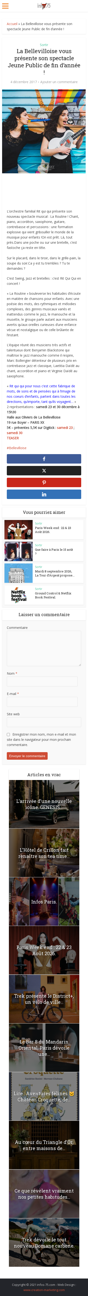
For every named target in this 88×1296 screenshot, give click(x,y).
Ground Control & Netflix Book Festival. (53, 595)
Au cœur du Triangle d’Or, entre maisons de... (44, 1145)
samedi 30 (15, 433)
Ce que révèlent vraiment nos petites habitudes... (44, 1194)
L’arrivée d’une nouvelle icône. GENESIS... (44, 804)
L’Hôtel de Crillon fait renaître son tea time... (44, 853)
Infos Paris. (44, 902)
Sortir (44, 45)
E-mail (13, 693)
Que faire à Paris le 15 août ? (54, 551)
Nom (12, 673)
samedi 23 (65, 427)
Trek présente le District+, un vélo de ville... (44, 999)
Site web (13, 714)
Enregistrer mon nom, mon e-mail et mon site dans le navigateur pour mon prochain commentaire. (41, 739)
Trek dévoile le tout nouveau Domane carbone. (44, 1242)
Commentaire (17, 627)
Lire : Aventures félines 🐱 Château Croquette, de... (44, 1096)
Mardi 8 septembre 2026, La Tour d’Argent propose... (55, 573)
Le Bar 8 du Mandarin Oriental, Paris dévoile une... (44, 1048)
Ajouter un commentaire (59, 82)
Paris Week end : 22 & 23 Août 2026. (53, 530)
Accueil (12, 23)
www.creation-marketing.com (44, 1290)
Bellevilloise (18, 448)
